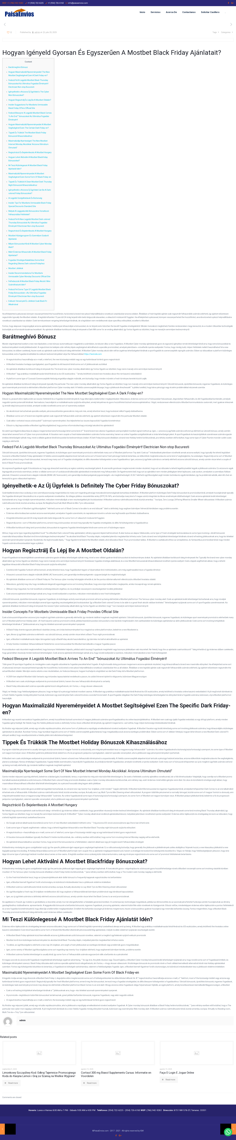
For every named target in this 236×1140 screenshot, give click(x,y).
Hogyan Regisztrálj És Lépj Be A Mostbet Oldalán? (29, 100)
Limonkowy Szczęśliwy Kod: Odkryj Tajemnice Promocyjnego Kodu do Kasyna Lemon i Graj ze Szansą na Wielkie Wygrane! (39, 1074)
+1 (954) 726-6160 (56, 3)
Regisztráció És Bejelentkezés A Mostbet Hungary (29, 152)
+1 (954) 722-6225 (36, 3)
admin (37, 32)
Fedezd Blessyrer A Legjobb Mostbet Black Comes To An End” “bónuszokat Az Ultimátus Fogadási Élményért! (30, 116)
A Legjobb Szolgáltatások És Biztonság (25, 198)
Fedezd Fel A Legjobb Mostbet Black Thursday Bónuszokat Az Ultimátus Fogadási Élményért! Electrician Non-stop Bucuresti (28, 83)
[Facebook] (228, 3)
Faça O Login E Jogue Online (177, 1072)
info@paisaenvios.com (78, 3)
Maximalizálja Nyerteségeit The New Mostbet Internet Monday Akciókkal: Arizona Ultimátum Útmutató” (28, 144)
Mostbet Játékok (15, 268)
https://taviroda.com (93, 354)
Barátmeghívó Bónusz (18, 67)
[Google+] (232, 3)
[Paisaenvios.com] (19, 12)
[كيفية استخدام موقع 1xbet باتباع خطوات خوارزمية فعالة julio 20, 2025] (8, 1129)
